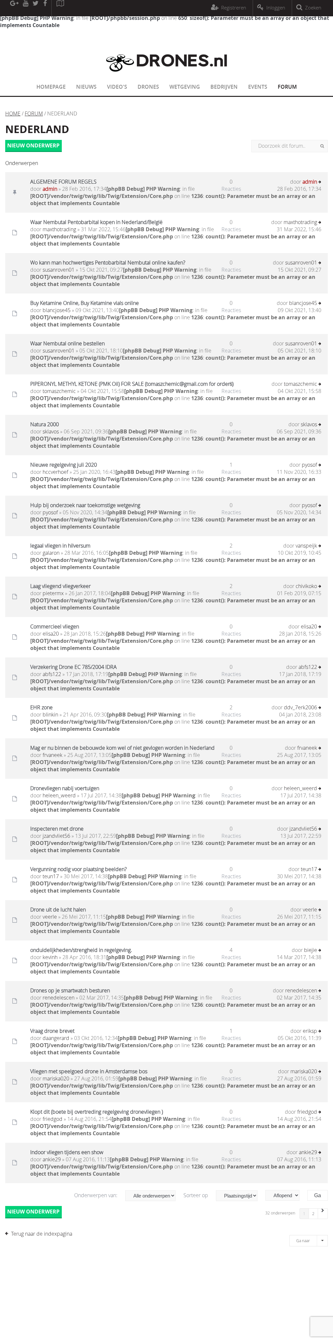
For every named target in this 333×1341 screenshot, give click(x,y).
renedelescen (58, 997)
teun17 (51, 876)
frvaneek (52, 755)
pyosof (309, 464)
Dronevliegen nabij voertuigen (64, 788)
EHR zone (41, 707)
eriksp (310, 1030)
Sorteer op (196, 1195)
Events (257, 86)
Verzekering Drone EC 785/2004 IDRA (73, 666)
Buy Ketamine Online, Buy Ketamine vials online (84, 303)
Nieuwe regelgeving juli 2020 (63, 464)
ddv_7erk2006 (300, 707)
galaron (51, 552)
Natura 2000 (44, 424)
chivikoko (306, 586)
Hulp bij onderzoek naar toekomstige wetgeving (85, 505)
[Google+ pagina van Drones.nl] (14, 8)
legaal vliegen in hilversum (60, 545)
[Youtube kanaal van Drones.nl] (25, 8)
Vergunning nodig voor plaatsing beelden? (78, 869)
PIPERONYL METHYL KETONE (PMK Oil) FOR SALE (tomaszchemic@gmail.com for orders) (131, 383)
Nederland (37, 129)
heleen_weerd (59, 795)
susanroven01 (58, 269)
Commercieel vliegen (54, 626)
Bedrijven (224, 86)
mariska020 (56, 1078)
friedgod (52, 1119)
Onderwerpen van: (96, 1195)
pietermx (53, 593)
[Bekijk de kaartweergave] (60, 8)
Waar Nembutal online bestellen (67, 343)
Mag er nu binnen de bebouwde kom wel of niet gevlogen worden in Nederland (122, 747)
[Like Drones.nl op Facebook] (45, 8)
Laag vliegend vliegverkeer (60, 586)
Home (12, 113)
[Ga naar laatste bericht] (319, 182)
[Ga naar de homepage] (166, 75)
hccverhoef (55, 471)
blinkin (50, 714)
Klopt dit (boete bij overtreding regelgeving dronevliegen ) (96, 1111)
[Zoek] (322, 146)
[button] (323, 1213)
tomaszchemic (59, 391)
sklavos (51, 431)
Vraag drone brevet (52, 1030)
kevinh (50, 957)
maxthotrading (59, 229)
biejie (310, 950)
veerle (50, 916)
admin (50, 188)
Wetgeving (184, 86)
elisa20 (51, 633)
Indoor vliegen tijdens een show (66, 1152)
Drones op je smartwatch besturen (70, 990)
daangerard (56, 1038)
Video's (117, 86)
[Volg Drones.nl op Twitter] (36, 8)
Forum (287, 86)
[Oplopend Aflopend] (285, 1195)
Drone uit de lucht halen (58, 909)
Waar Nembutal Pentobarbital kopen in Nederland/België (96, 222)
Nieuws (86, 86)
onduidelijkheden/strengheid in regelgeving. (81, 950)
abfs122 (52, 674)
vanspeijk (306, 545)
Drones (148, 86)
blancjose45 (57, 310)
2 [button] (313, 1213)
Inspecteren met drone (57, 828)
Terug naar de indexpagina (41, 1233)
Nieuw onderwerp (33, 145)
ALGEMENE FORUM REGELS (63, 181)
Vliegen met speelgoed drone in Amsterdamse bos (88, 1071)
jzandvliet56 (56, 835)
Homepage (51, 86)
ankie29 (52, 1159)
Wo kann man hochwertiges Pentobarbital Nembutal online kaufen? (107, 262)
